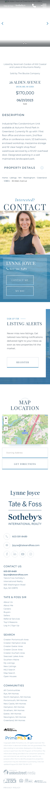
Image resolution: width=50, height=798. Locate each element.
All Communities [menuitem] (12, 690)
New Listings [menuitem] (10, 666)
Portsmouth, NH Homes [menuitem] (15, 700)
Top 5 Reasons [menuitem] (10, 622)
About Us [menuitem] (8, 602)
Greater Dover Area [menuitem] (13, 649)
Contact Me (20, 280)
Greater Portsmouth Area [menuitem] (16, 639)
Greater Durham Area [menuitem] (14, 653)
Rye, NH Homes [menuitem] (11, 693)
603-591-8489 (18, 268)
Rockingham (29, 178)
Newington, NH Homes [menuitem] (15, 717)
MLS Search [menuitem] (9, 669)
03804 (7, 181)
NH (20, 178)
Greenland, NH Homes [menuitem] (14, 720)
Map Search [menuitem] (9, 673)
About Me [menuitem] (8, 605)
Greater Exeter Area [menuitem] (13, 646)
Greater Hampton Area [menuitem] (15, 643)
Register (22, 362)
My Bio (19, 290)
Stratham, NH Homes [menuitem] (14, 710)
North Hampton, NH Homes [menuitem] (17, 697)
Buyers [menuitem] (7, 612)
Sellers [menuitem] (7, 615)
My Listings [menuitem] (9, 663)
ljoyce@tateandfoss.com (26, 545)
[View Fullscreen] (6, 429)
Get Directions (25, 463)
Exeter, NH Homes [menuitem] (12, 713)
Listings (13, 178)
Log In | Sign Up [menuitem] (11, 625)
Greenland (42, 178)
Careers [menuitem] (7, 609)
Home (5, 178)
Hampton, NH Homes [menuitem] (14, 707)
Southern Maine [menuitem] (11, 659)
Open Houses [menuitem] (10, 676)
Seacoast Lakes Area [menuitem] (13, 656)
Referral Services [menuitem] (12, 619)
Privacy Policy (12, 788)
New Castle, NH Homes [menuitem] (15, 703)
